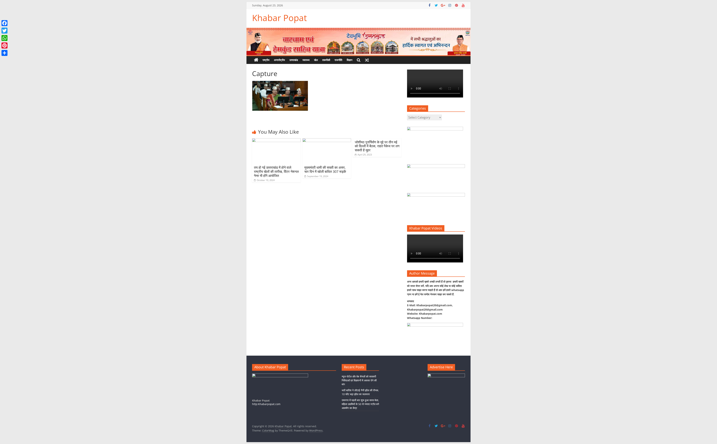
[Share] (4, 53)
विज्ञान (349, 60)
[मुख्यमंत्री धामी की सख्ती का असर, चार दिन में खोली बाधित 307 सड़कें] (326, 140)
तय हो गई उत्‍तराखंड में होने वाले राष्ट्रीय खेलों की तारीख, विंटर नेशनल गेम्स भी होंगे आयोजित (276, 171)
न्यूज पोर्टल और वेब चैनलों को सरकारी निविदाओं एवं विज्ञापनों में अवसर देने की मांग (359, 380)
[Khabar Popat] (256, 60)
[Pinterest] (4, 45)
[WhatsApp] (4, 38)
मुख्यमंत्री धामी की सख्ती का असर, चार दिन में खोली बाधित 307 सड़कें (325, 169)
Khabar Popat (279, 17)
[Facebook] (4, 23)
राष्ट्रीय (266, 60)
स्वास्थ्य (306, 60)
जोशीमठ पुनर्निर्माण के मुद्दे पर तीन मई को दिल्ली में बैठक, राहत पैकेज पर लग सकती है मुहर (377, 146)
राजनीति (338, 60)
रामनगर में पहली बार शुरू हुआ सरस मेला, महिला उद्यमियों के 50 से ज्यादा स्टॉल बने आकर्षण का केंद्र (360, 404)
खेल (316, 60)
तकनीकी (326, 60)
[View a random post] (367, 60)
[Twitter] (4, 30)
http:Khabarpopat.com (266, 404)
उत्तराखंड (293, 60)
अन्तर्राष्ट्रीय (279, 60)
